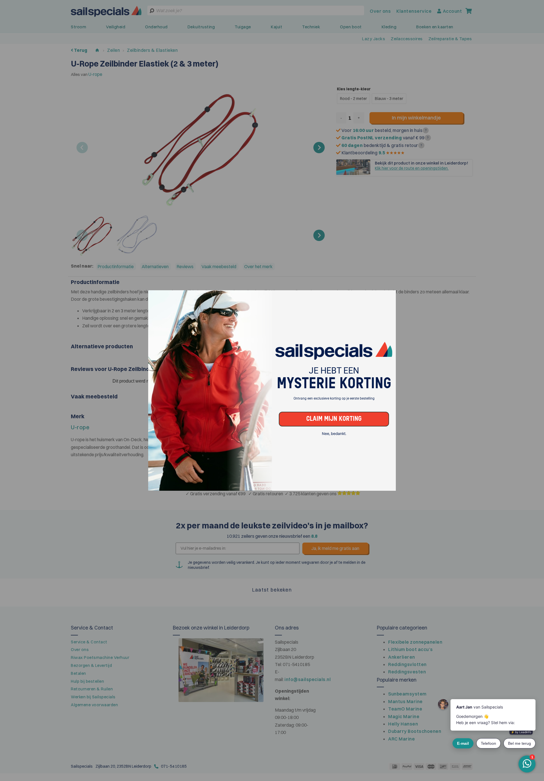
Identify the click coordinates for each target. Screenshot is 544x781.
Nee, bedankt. (334, 433)
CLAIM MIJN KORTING (334, 419)
